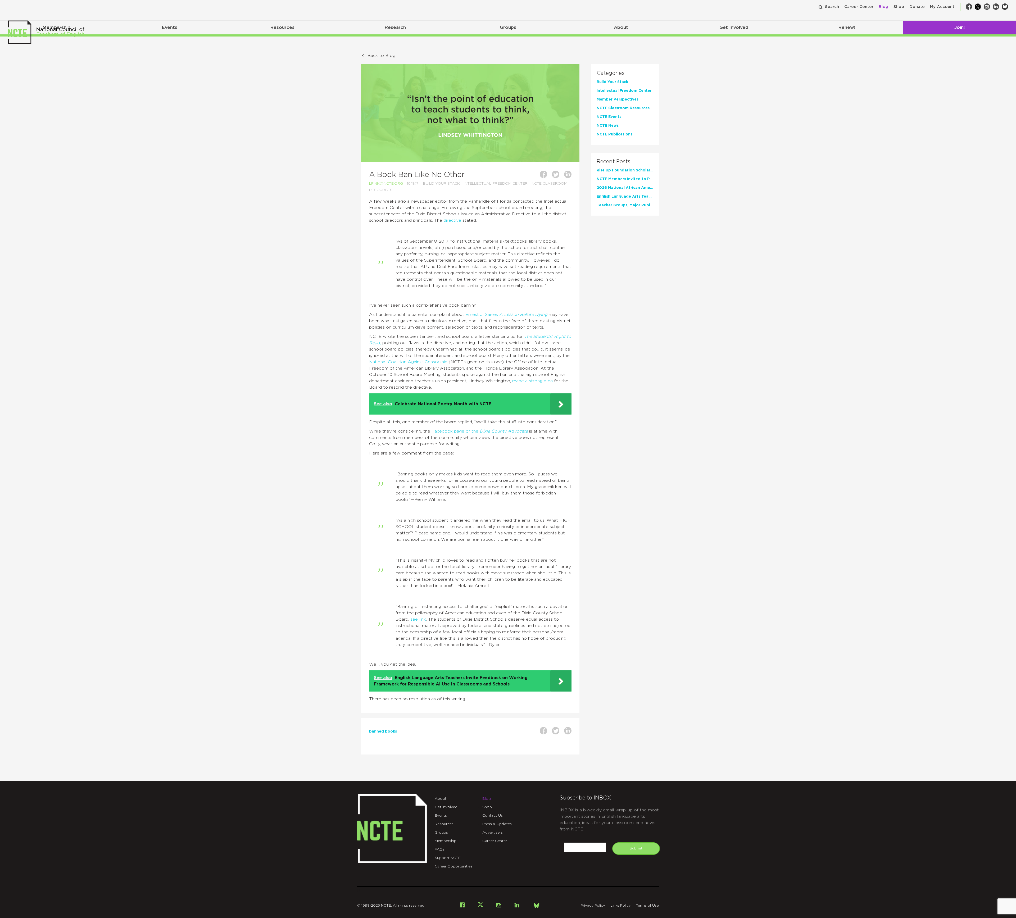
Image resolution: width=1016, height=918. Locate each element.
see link (418, 619)
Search (832, 7)
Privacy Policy (592, 905)
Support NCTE (448, 858)
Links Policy (620, 905)
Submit (636, 848)
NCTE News (608, 126)
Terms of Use (647, 905)
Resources (282, 27)
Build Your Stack (441, 183)
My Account (942, 7)
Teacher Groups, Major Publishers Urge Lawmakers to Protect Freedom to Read (625, 205)
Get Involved (733, 27)
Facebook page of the (480, 431)
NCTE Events (609, 117)
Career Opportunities (453, 866)
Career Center (858, 7)
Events (169, 27)
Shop (898, 7)
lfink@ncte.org (386, 183)
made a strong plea (532, 381)
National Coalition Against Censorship (408, 362)
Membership (445, 841)
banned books (383, 731)
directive (452, 220)
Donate (917, 7)
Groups (508, 27)
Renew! (846, 27)
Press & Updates (497, 824)
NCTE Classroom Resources (623, 108)
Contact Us (492, 815)
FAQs (439, 849)
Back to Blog (381, 55)
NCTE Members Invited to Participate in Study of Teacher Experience (625, 179)
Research (395, 27)
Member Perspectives (617, 99)
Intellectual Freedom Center (496, 183)
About (621, 27)
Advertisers (492, 832)
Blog (883, 7)
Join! (959, 27)
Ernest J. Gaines (506, 314)
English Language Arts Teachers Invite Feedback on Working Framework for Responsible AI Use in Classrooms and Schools (625, 196)
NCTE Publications (614, 134)
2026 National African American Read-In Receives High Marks (625, 188)
